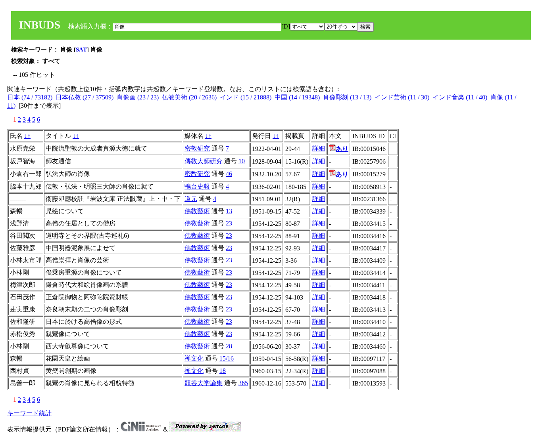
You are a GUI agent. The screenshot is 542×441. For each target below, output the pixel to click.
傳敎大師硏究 (204, 161)
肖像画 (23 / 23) (138, 97)
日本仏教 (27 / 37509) (84, 97)
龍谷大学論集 (204, 383)
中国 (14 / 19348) (297, 97)
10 (241, 161)
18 (222, 370)
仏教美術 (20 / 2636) (189, 97)
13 (229, 211)
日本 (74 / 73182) (29, 97)
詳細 (318, 148)
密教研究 (197, 148)
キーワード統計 (29, 413)
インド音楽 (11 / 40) (459, 97)
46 (229, 173)
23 (229, 223)
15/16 (226, 358)
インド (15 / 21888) (245, 97)
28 (229, 346)
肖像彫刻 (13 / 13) (347, 97)
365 (243, 383)
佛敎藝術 (197, 211)
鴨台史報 (197, 186)
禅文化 (194, 358)
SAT (81, 49)
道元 (191, 198)
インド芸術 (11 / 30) (402, 97)
